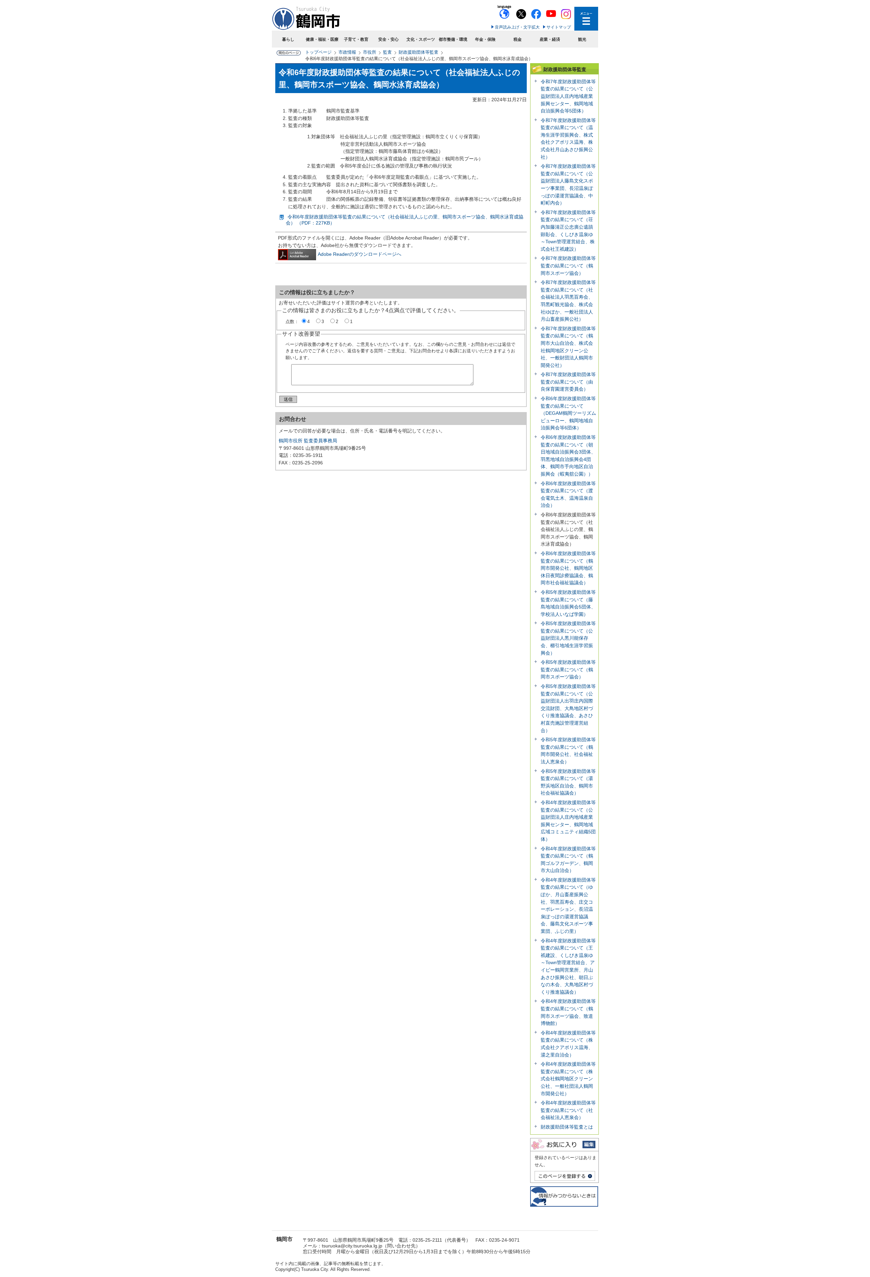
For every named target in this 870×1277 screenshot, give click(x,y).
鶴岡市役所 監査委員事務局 (308, 440)
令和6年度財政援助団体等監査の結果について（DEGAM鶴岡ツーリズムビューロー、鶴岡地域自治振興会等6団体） (568, 413)
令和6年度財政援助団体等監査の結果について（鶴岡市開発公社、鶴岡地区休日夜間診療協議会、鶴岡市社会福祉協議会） (568, 568)
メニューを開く (586, 19)
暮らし (288, 39)
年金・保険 (485, 39)
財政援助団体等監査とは (567, 1127)
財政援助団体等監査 (418, 52)
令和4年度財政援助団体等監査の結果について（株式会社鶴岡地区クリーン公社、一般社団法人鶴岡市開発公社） (568, 1078)
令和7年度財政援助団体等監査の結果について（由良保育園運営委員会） (568, 382)
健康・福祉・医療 (322, 39)
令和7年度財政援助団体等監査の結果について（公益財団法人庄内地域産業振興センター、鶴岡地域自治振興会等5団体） (568, 96)
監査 (387, 52)
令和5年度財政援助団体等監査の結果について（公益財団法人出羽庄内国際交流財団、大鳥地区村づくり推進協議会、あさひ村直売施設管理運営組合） (568, 708)
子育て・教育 (356, 39)
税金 (518, 39)
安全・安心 (388, 39)
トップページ (318, 52)
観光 (582, 39)
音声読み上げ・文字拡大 (517, 27)
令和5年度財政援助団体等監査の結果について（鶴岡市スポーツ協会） (568, 669)
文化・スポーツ (420, 39)
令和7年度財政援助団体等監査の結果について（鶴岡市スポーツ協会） (568, 265)
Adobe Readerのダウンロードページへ (359, 254)
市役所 (369, 52)
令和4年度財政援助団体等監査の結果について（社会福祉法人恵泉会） (568, 1110)
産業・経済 (550, 39)
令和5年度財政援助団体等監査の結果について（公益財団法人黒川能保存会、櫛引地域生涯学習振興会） (568, 638)
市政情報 (347, 52)
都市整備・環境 (453, 39)
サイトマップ (558, 27)
